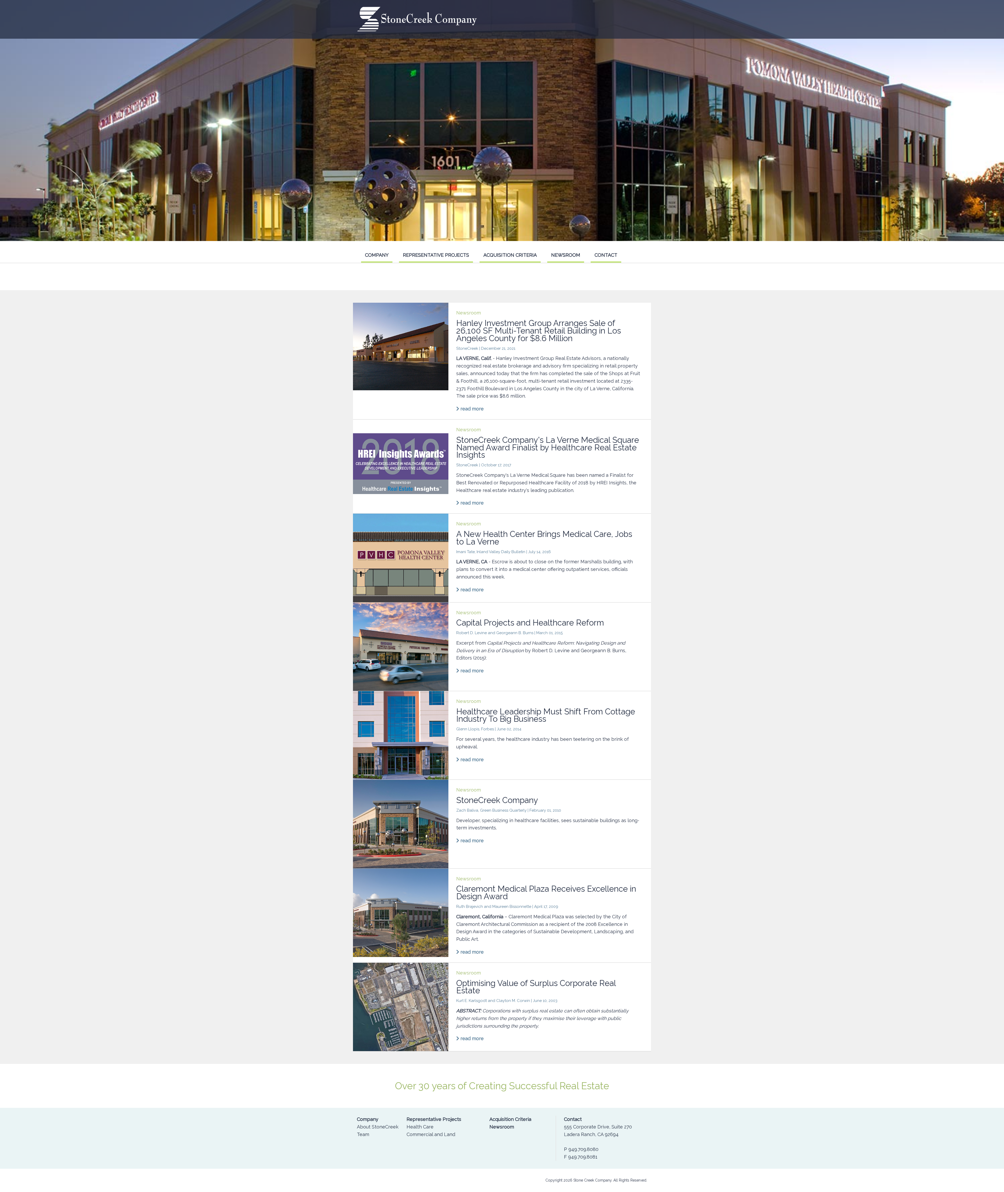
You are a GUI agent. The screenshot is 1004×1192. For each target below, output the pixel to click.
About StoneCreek (377, 1127)
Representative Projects (436, 255)
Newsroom (565, 255)
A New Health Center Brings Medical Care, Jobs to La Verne (544, 537)
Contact (606, 255)
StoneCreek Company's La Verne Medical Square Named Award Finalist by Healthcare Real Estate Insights (547, 447)
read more (471, 408)
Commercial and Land (431, 1134)
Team (363, 1134)
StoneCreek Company (497, 800)
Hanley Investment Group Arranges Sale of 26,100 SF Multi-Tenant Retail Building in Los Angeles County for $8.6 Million (538, 330)
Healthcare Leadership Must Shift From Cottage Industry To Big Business (545, 715)
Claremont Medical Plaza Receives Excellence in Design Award (546, 892)
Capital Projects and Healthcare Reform (530, 622)
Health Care (420, 1127)
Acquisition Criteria (510, 255)
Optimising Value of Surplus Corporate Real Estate (536, 986)
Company (377, 255)
